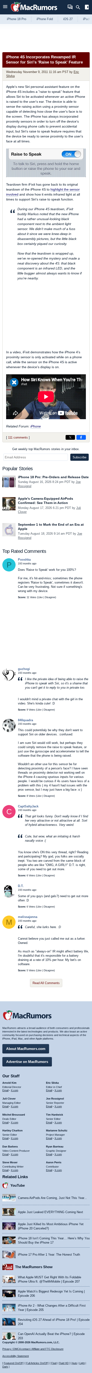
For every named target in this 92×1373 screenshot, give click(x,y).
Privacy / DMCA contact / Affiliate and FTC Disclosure (32, 1348)
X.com (14, 1090)
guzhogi (24, 669)
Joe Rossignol (55, 1098)
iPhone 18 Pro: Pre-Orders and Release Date (53, 477)
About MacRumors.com (25, 1049)
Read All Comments (46, 983)
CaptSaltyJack (28, 806)
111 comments (18, 437)
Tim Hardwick (54, 1114)
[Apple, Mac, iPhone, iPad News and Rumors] (34, 12)
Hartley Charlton (12, 1130)
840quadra (25, 720)
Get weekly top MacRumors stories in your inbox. (46, 449)
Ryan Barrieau (54, 1146)
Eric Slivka (52, 1082)
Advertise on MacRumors (27, 1062)
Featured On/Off (13, 1363)
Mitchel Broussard (13, 1114)
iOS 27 (68, 19)
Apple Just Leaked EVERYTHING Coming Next (50, 1212)
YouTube (17, 1185)
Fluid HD (64, 1363)
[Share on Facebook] (81, 437)
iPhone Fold (45, 19)
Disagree (50, 597)
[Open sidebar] (87, 7)
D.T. (21, 886)
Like (40, 597)
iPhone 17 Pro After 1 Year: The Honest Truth (49, 1254)
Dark (5, 1366)
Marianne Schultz (56, 1130)
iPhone (35, 426)
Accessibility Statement (15, 1356)
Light (82, 1363)
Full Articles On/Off (37, 1363)
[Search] (79, 7)
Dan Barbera (10, 1146)
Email (5, 1090)
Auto (74, 1363)
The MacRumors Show (34, 1267)
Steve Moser (9, 1162)
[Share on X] (70, 437)
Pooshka (24, 559)
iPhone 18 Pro (16, 19)
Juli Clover (9, 1098)
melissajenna (27, 917)
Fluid (54, 1363)
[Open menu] (5, 7)
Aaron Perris (53, 1162)
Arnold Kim (9, 1082)
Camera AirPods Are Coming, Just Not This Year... (52, 1198)
